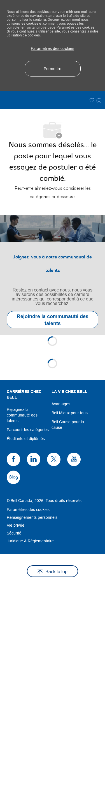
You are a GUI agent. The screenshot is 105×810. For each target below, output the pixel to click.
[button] (52, 48)
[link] (52, 275)
